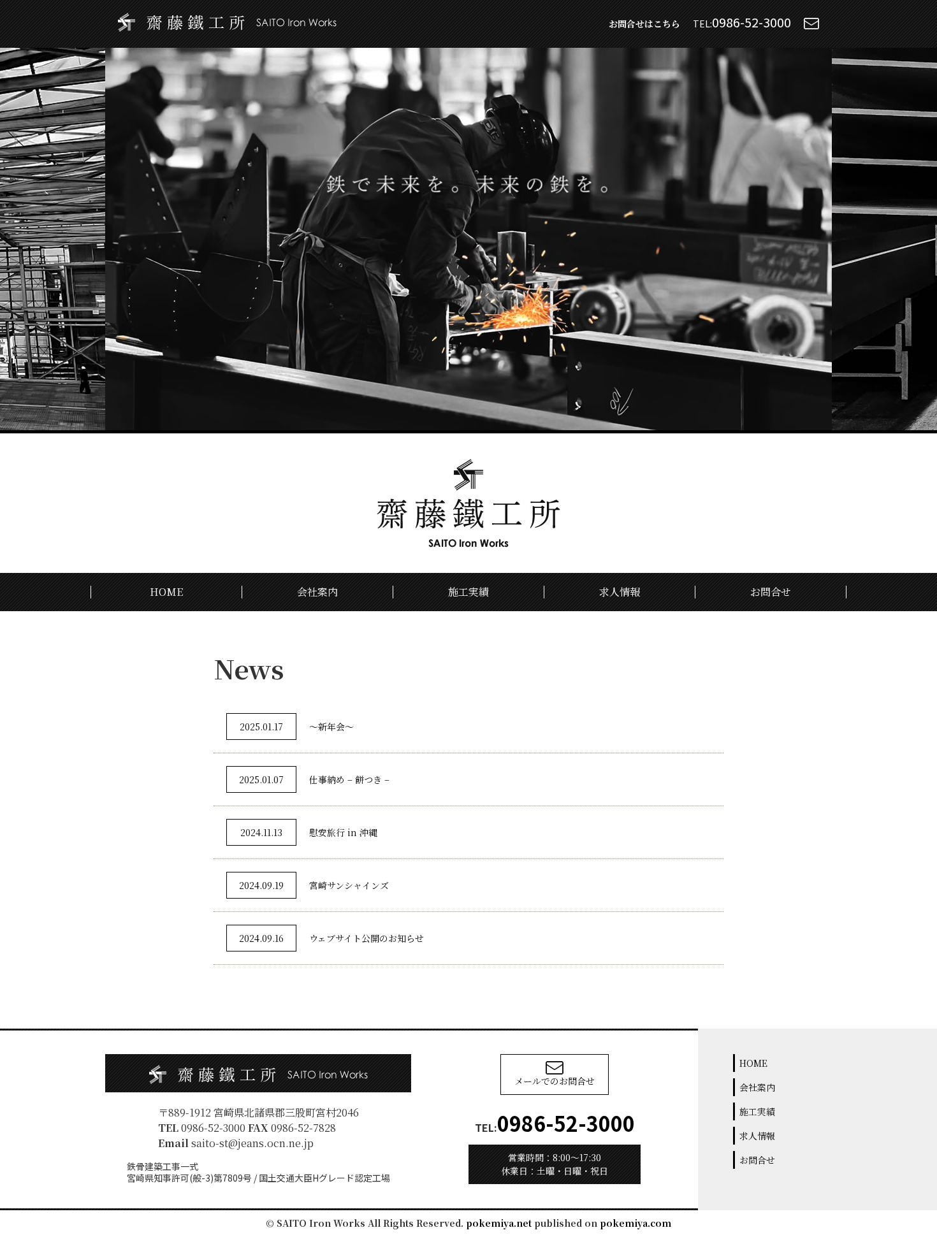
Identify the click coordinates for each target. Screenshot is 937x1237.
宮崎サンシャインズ (314, 885)
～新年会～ (297, 726)
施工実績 (468, 592)
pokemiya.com (635, 1223)
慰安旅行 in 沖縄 (308, 832)
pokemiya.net (499, 1223)
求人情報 (619, 592)
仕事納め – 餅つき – (314, 779)
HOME (166, 592)
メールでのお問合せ (554, 1080)
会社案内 (317, 592)
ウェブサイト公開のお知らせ (331, 938)
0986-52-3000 (751, 22)
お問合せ (770, 592)
